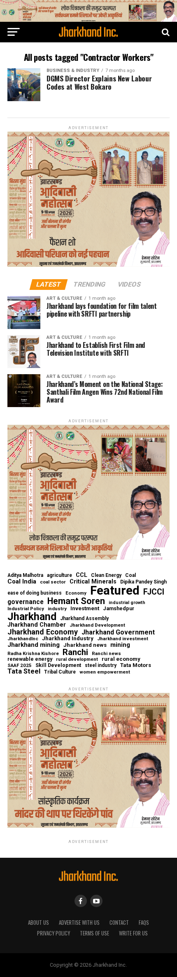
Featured (115, 591)
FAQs (144, 922)
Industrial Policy (25, 609)
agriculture (59, 575)
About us (38, 922)
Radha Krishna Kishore (33, 653)
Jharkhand (31, 616)
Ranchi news (106, 653)
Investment (84, 608)
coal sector (53, 582)
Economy (75, 593)
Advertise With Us (79, 922)
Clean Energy (106, 575)
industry (57, 609)
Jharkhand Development (97, 625)
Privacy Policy (53, 933)
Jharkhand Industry (67, 638)
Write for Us (133, 933)
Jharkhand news (85, 645)
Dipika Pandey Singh (143, 581)
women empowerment (104, 672)
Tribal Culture (60, 671)
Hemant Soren (76, 601)
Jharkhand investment (122, 639)
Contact (119, 922)
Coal (130, 575)
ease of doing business (34, 592)
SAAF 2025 (19, 665)
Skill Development (58, 665)
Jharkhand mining (33, 645)
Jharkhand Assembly (84, 618)
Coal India (21, 582)
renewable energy (29, 659)
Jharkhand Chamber (36, 624)
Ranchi (75, 652)
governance (25, 602)
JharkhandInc (22, 639)
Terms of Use (94, 933)
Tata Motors (135, 665)
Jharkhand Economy (42, 632)
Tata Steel (23, 671)
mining (120, 645)
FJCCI (153, 592)
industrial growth (127, 603)
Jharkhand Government (118, 632)
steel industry (100, 665)
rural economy (121, 659)
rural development (77, 659)
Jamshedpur (118, 608)
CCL (81, 575)
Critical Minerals (93, 581)
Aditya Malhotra (25, 575)
